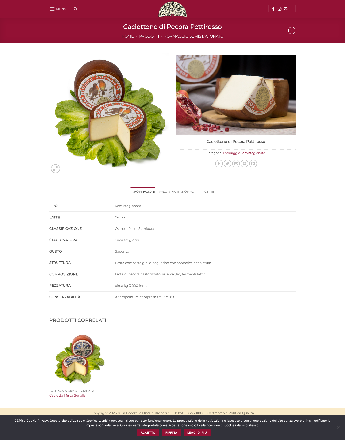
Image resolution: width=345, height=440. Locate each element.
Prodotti (149, 36)
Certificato (216, 413)
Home (128, 36)
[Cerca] (75, 8)
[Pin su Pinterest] (244, 163)
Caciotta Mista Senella (67, 395)
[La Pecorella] (172, 9)
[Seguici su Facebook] (273, 9)
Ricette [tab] (208, 191)
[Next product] (291, 30)
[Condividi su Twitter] (227, 163)
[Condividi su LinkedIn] (253, 163)
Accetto (148, 432)
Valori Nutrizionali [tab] (177, 191)
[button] (58, 9)
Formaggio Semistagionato (193, 36)
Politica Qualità (241, 413)
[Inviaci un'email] (286, 9)
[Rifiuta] (338, 428)
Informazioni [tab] (143, 191)
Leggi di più (197, 432)
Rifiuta (171, 432)
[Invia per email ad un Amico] (236, 163)
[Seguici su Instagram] (279, 9)
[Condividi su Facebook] (219, 163)
